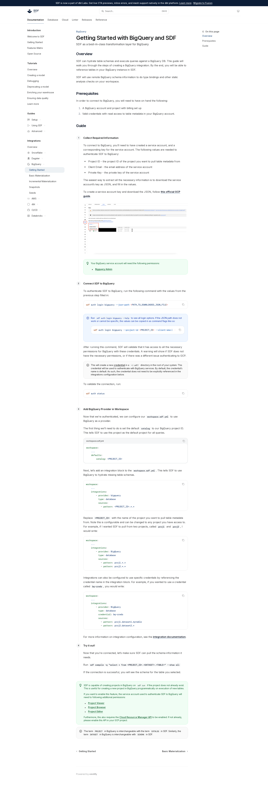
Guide (205, 45)
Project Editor (95, 711)
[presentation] (137, 330)
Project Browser (97, 707)
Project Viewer (96, 703)
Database (53, 19)
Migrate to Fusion (202, 3)
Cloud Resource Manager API (135, 717)
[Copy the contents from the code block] (183, 305)
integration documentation (169, 636)
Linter (75, 19)
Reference (101, 19)
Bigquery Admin (103, 269)
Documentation (35, 19)
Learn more (185, 3)
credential (119, 365)
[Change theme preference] (238, 11)
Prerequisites (209, 41)
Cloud (65, 19)
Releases (87, 19)
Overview (207, 36)
